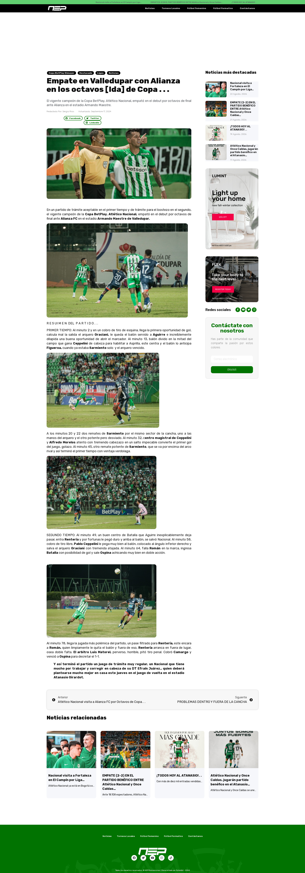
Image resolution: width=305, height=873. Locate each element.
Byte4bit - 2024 (183, 870)
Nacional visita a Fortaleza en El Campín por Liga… (242, 86)
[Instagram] (162, 858)
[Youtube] (152, 858)
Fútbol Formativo (223, 8)
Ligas (100, 73)
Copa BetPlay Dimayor (61, 73)
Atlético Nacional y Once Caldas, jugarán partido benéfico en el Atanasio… (244, 150)
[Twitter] (143, 858)
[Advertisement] (152, 38)
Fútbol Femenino (196, 8)
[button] (73, 118)
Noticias (150, 8)
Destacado (85, 73)
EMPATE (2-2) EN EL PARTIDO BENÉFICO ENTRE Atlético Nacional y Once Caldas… (243, 109)
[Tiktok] (171, 858)
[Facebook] (134, 858)
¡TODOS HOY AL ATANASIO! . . (240, 128)
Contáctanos (247, 8)
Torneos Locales (171, 8)
